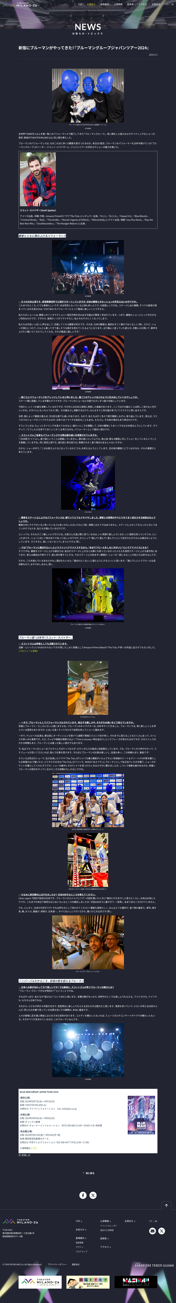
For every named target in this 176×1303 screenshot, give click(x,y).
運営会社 (75, 1264)
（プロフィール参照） (28, 650)
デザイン (79, 1247)
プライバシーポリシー (57, 1264)
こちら (34, 1148)
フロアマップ (81, 1251)
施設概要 (79, 1242)
